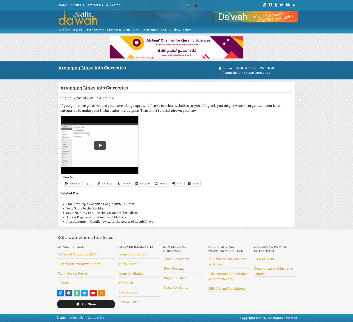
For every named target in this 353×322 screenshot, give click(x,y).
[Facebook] (271, 4)
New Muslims (174, 268)
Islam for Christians (133, 254)
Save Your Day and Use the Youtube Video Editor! (102, 213)
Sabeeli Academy (176, 259)
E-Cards (63, 283)
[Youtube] (288, 4)
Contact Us (95, 5)
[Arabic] (189, 5)
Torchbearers (94, 30)
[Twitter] (281, 4)
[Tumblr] (276, 4)
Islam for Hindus (131, 273)
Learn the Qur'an (176, 287)
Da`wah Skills (264, 259)
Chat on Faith (128, 302)
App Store (88, 304)
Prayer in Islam (175, 278)
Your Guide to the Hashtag (85, 208)
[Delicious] (265, 4)
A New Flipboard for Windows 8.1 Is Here (96, 217)
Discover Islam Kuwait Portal (80, 264)
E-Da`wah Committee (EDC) (77, 254)
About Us (77, 5)
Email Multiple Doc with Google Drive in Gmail (100, 204)
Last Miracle (128, 292)
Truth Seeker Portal (72, 273)
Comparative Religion (123, 30)
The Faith (126, 283)
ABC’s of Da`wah (70, 30)
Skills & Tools (179, 30)
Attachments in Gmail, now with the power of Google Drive (110, 221)
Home (63, 5)
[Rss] (294, 4)
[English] (195, 5)
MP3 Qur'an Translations (227, 288)
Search (115, 5)
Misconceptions (154, 30)
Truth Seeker (128, 264)
